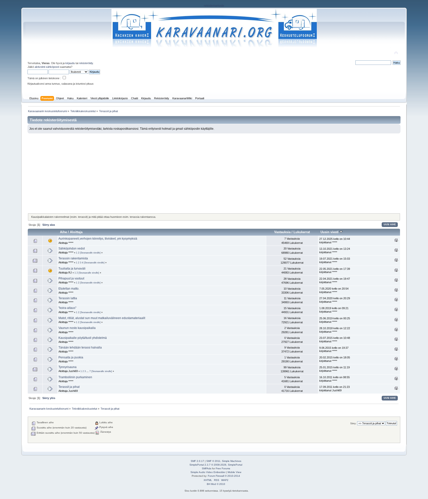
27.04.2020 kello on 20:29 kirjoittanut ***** (334, 300)
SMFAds (206, 468)
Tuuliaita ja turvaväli (71, 268)
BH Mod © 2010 (216, 484)
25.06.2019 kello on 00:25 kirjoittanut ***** (334, 320)
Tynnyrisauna (67, 367)
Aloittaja (76, 232)
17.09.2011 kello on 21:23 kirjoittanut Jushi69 (334, 388)
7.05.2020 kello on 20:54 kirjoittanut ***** (333, 290)
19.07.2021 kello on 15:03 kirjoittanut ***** (334, 260)
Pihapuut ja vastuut (71, 278)
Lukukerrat (302, 232)
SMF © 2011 (213, 461)
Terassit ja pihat (69, 387)
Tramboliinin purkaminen (75, 377)
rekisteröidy (86, 63)
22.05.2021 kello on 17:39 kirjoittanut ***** (334, 270)
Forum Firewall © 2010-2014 (224, 475)
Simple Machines (231, 461)
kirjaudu (70, 63)
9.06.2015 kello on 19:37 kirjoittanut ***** (333, 349)
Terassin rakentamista (73, 258)
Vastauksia (282, 232)
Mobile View (234, 472)
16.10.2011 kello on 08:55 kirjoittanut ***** (334, 379)
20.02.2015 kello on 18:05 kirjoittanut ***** (334, 359)
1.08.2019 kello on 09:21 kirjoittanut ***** (333, 310)
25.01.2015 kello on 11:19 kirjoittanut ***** (334, 369)
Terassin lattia (67, 298)
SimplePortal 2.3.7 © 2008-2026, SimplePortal (215, 464)
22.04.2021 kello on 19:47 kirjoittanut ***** (334, 280)
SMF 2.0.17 (197, 461)
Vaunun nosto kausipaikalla (77, 328)
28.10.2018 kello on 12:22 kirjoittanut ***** (334, 330)
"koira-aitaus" (67, 308)
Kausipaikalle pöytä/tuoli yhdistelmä (82, 338)
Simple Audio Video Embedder (207, 472)
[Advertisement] (214, 170)
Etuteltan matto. (68, 288)
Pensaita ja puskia (70, 357)
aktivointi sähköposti (47, 66)
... (87, 371)
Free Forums (223, 468)
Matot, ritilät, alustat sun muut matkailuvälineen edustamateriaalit (101, 318)
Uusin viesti (330, 232)
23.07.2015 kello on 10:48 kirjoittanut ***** (334, 339)
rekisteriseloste (214, 5)
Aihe (63, 232)
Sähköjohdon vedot (71, 248)
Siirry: (353, 423)
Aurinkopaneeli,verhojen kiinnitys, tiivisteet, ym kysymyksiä (97, 238)
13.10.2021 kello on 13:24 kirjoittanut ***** (334, 250)
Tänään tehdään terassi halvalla (80, 347)
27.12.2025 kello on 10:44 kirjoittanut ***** (334, 240)
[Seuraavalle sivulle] (90, 252)
